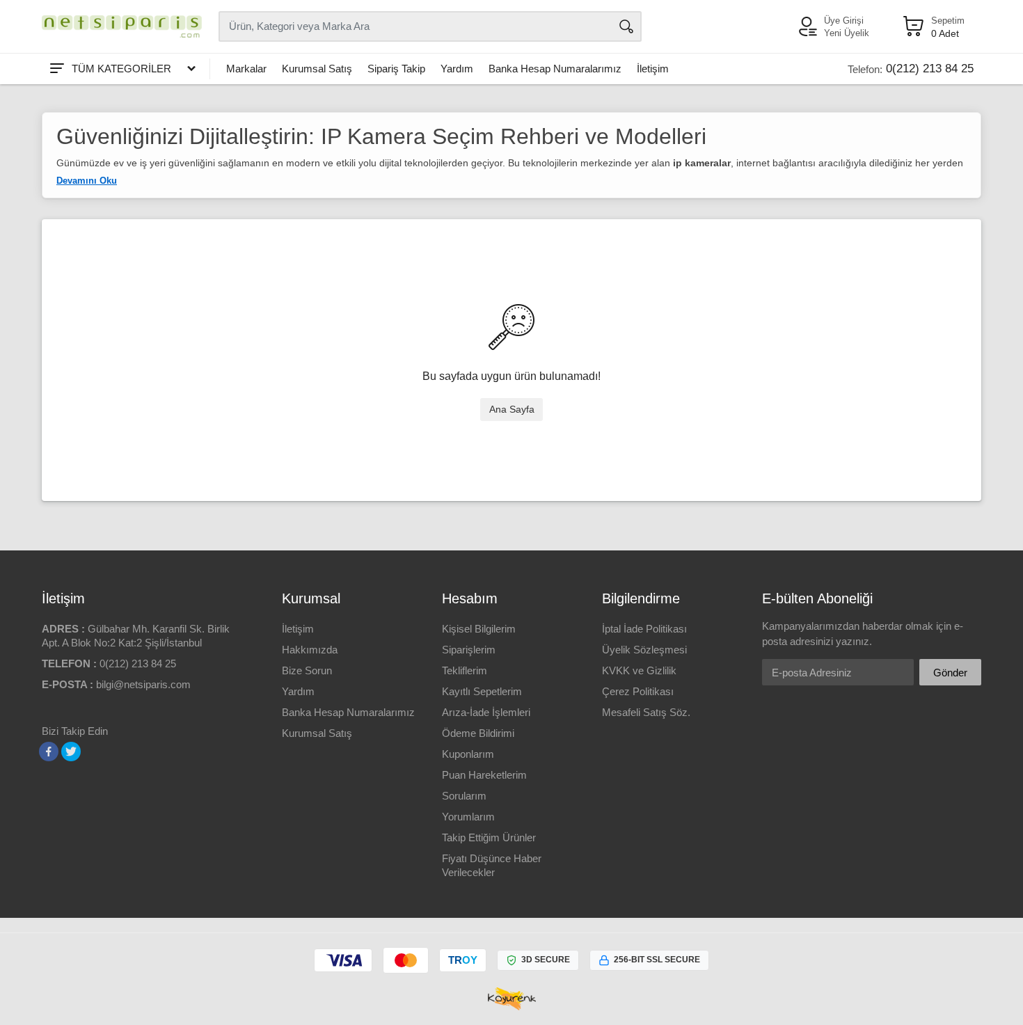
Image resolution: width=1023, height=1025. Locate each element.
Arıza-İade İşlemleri (486, 712)
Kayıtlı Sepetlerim (482, 691)
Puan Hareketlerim (484, 775)
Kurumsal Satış (317, 68)
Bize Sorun (307, 670)
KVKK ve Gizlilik (639, 670)
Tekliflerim (464, 670)
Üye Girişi (844, 20)
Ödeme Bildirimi (478, 733)
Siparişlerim (468, 649)
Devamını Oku (86, 180)
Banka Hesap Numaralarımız (555, 68)
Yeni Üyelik (846, 33)
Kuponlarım (468, 754)
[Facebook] (48, 751)
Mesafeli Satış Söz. (646, 712)
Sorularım (464, 796)
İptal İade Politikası (644, 629)
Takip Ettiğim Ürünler (489, 837)
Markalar (246, 68)
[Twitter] (71, 751)
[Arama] (626, 26)
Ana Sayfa (511, 409)
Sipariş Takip (396, 68)
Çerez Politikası (638, 691)
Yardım (457, 68)
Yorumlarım (468, 817)
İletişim (653, 68)
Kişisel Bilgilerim (479, 629)
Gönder (950, 672)
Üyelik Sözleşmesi (644, 649)
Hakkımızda (310, 649)
